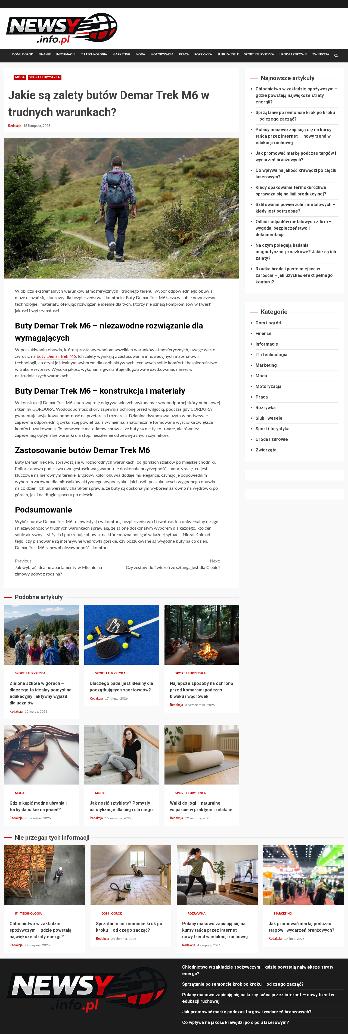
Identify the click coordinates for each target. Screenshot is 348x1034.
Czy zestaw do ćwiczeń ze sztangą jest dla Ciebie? (173, 564)
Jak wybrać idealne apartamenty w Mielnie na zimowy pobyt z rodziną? (58, 567)
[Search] (336, 55)
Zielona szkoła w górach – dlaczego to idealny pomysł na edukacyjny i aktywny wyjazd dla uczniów (41, 635)
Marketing (121, 54)
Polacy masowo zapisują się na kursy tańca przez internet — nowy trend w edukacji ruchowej (293, 136)
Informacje (65, 54)
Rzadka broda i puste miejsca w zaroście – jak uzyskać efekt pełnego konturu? (294, 275)
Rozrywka (203, 54)
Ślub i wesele (228, 54)
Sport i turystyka (259, 54)
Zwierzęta (320, 54)
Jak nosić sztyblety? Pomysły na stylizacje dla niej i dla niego (121, 755)
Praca (184, 54)
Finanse (45, 54)
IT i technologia (93, 54)
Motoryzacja (162, 54)
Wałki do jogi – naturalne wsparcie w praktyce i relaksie (201, 755)
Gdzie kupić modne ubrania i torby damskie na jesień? (41, 755)
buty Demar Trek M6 (56, 356)
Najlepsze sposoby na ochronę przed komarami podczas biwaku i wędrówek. (201, 635)
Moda (140, 54)
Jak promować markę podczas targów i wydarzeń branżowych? (303, 875)
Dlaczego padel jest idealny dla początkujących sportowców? (121, 635)
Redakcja (15, 126)
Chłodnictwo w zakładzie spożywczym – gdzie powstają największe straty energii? (296, 95)
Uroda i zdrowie (293, 54)
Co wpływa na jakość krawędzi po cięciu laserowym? (235, 1022)
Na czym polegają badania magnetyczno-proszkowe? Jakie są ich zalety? (296, 252)
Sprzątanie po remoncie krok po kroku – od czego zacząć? (131, 875)
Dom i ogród (22, 54)
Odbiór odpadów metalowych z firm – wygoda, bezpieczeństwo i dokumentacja (294, 228)
